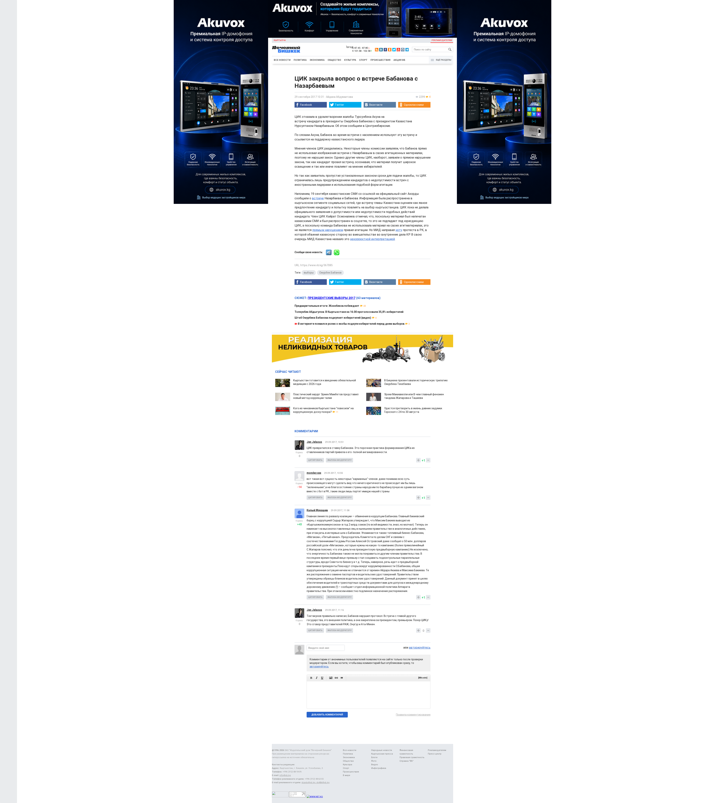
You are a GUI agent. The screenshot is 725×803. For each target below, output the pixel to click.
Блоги (374, 757)
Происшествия (380, 60)
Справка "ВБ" (406, 761)
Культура (350, 60)
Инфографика (378, 768)
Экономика (317, 60)
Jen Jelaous (314, 441)
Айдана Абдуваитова (339, 96)
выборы (309, 272)
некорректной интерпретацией (372, 239)
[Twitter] (394, 49)
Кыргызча (280, 40)
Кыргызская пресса (382, 754)
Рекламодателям (442, 40)
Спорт (363, 60)
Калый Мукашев (317, 510)
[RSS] (376, 49)
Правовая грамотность (412, 757)
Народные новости (381, 750)
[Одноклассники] (389, 49)
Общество (334, 60)
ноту (399, 230)
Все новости (282, 60)
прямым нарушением (327, 230)
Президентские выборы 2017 (331, 298)
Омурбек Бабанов (330, 272)
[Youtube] (398, 49)
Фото (373, 761)
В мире (346, 775)
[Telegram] (407, 49)
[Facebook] (385, 49)
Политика (300, 60)
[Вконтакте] (381, 49)
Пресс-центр (434, 754)
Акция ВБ (399, 60)
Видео (374, 764)
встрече (318, 198)
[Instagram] (402, 49)
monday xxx (314, 472)
